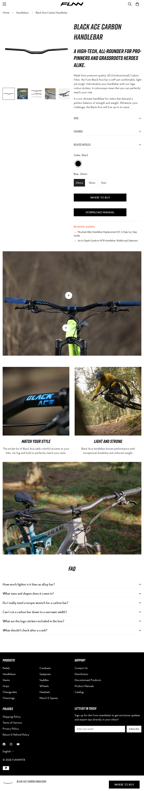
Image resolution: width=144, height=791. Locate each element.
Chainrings (9, 698)
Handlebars (22, 12)
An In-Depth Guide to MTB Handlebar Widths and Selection (108, 240)
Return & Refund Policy (16, 734)
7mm (104, 184)
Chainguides (10, 692)
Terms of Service (12, 722)
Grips (6, 686)
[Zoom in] (63, 25)
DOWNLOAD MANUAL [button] (100, 212)
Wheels (44, 686)
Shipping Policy (12, 716)
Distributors (81, 674)
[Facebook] (4, 744)
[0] (137, 4)
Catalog (79, 692)
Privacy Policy (11, 728)
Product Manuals (84, 686)
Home (6, 12)
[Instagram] (11, 744)
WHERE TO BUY (100, 197)
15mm (93, 184)
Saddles (44, 680)
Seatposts (45, 674)
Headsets (45, 692)
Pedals (6, 668)
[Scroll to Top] (137, 772)
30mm (80, 184)
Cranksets (45, 668)
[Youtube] (18, 744)
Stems (6, 680)
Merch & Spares (49, 698)
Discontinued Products (88, 680)
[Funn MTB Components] (72, 4)
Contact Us (81, 668)
